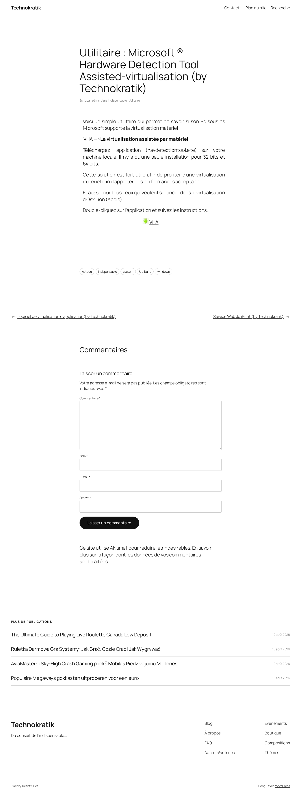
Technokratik (26, 7)
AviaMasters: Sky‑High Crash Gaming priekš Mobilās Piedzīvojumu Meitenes (94, 663)
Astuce (87, 271)
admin (95, 100)
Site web (85, 498)
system (128, 271)
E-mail (85, 477)
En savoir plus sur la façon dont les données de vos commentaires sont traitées (146, 555)
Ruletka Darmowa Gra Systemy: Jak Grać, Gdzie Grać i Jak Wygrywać (85, 649)
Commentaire (90, 398)
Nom (84, 456)
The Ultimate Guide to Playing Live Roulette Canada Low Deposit (81, 635)
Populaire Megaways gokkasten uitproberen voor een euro (75, 678)
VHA (154, 222)
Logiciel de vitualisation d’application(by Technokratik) (66, 316)
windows (163, 271)
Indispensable (117, 100)
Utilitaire (134, 100)
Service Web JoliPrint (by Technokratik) (248, 316)
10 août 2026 (281, 634)
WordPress (282, 786)
